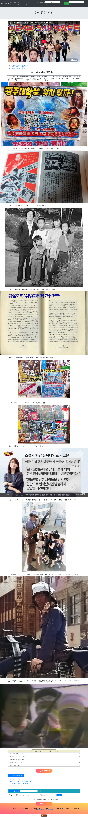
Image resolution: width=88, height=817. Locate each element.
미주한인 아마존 (21, 3)
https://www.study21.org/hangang (46, 809)
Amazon (66, 3)
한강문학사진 (5, 3)
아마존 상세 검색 (13, 795)
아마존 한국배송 (29, 3)
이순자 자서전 (13, 3)
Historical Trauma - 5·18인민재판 (20, 65)
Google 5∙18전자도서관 (44, 771)
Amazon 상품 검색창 (14, 791)
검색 (47, 4)
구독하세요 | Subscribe (44, 804)
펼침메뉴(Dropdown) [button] (39, 2)
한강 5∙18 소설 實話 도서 (15, 775)
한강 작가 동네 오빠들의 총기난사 (19, 67)
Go (70, 4)
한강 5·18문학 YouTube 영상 (18, 68)
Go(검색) (59, 795)
